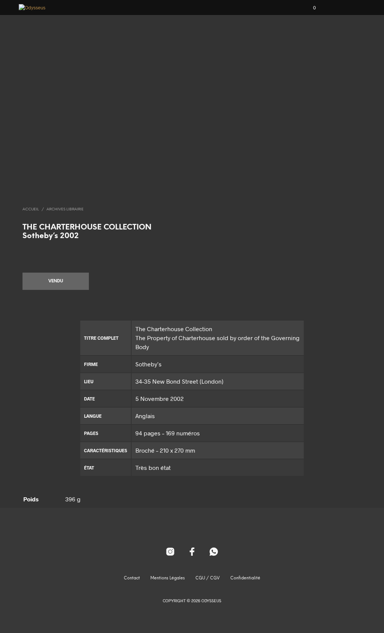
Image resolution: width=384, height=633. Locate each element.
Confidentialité (245, 578)
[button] (309, 8)
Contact (132, 578)
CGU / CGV (207, 578)
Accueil (30, 209)
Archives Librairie (65, 209)
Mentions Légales (167, 578)
